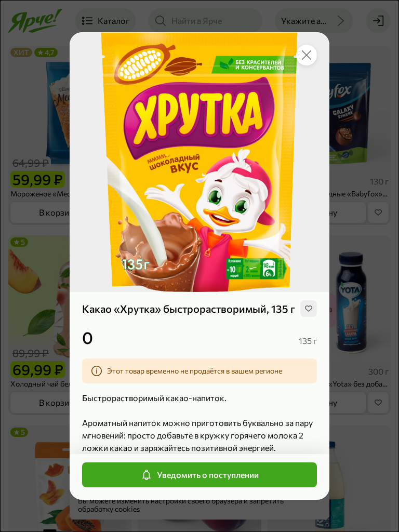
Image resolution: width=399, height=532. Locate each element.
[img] (308, 308)
